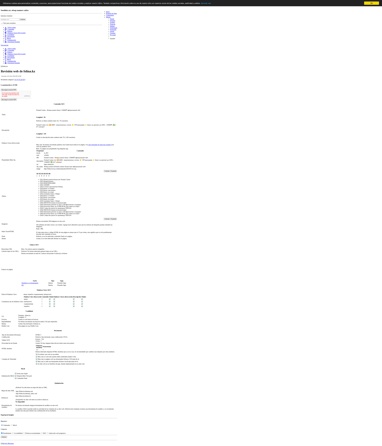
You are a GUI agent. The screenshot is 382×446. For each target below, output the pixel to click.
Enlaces (9, 31)
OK (371, 3)
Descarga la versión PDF (9, 90)
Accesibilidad (18, 433)
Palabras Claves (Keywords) (16, 33)
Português (113, 29)
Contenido (10, 29)
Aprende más (206, 3)
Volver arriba (11, 27)
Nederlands (113, 28)
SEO (44, 433)
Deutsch (112, 20)
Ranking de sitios (111, 13)
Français (112, 24)
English (112, 22)
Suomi (112, 31)
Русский (113, 35)
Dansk (112, 19)
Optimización (11, 40)
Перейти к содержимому (30, 283)
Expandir (113, 171)
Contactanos (110, 15)
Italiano (112, 26)
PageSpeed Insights (13, 42)
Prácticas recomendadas (33, 433)
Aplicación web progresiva (57, 433)
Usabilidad (10, 35)
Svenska (112, 33)
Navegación (4, 45)
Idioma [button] (108, 17)
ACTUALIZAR (19, 79)
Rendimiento (7, 433)
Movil (8, 38)
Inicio (108, 12)
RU (23, 285)
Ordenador (6, 425)
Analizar (22, 19)
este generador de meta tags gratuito (99, 145)
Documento (10, 36)
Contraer (107, 171)
